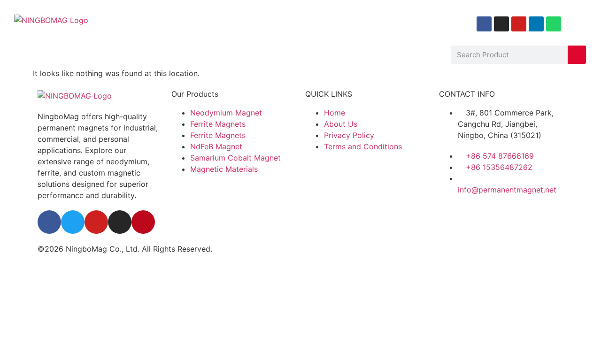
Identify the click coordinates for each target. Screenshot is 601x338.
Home (17, 54)
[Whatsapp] (553, 23)
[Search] (577, 55)
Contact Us (336, 54)
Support (274, 54)
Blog (224, 54)
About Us (59, 54)
